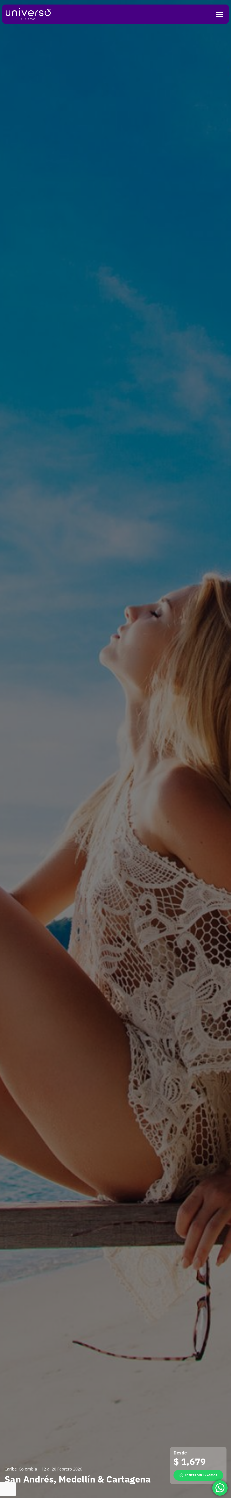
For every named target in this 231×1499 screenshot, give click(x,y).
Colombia (28, 1469)
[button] (220, 14)
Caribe (11, 1469)
